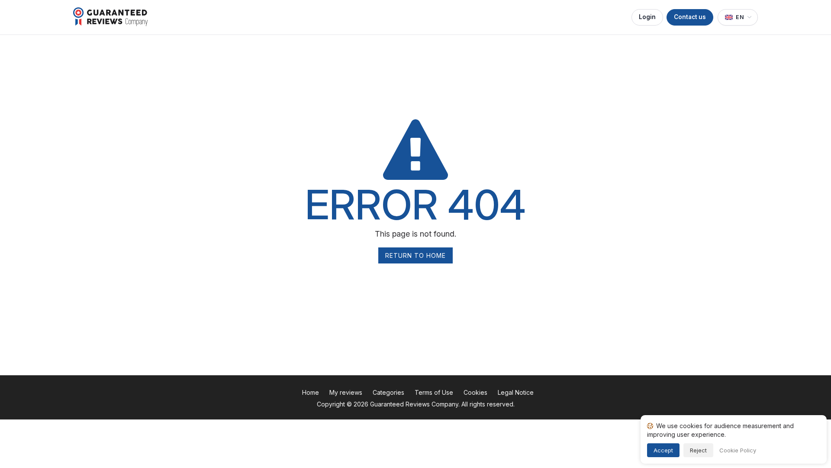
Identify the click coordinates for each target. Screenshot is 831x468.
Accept (663, 450)
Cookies (475, 392)
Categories (388, 392)
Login (647, 16)
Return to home (415, 255)
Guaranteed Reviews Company (414, 404)
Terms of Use (434, 392)
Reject (698, 450)
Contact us (690, 16)
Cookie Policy (737, 450)
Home (310, 392)
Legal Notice (516, 392)
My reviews (345, 392)
